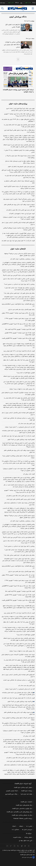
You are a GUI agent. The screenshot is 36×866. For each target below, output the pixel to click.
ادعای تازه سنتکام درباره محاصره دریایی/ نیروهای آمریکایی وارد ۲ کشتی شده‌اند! (19, 229)
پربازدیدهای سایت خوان (18, 103)
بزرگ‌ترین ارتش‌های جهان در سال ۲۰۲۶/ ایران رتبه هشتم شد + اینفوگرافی (18, 120)
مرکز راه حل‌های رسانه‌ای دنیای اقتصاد (22, 815)
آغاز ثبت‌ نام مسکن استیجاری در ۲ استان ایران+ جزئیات (20, 427)
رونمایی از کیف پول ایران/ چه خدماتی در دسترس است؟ (19, 284)
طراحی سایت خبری (28, 857)
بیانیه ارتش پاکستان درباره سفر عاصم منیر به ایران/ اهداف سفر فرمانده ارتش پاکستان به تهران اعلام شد (19, 146)
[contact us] (10, 845)
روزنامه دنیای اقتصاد (26, 791)
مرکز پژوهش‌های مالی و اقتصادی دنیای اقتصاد (19, 812)
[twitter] (25, 845)
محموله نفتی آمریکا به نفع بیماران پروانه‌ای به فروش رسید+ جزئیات (18, 457)
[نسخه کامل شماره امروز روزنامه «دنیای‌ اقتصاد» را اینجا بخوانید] (18, 76)
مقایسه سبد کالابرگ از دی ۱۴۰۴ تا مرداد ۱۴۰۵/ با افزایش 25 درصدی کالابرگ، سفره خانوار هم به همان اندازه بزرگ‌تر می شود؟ (18, 725)
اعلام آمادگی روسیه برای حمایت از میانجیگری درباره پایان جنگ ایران (19, 504)
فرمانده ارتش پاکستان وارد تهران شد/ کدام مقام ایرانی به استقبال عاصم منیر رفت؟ (19, 126)
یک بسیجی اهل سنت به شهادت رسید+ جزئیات (22, 389)
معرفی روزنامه (28, 837)
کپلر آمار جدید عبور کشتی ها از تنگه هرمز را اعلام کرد (20, 210)
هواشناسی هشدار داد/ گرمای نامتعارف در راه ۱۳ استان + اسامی (19, 151)
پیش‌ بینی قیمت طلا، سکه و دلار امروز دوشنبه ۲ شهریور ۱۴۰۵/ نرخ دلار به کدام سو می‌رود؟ (19, 115)
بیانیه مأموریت (17, 837)
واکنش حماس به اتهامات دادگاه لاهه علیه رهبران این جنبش (12, 44)
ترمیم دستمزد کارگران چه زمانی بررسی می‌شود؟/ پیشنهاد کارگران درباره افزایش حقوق (19, 254)
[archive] (7, 845)
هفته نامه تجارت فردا (26, 794)
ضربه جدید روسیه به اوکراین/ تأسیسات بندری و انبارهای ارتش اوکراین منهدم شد (18, 393)
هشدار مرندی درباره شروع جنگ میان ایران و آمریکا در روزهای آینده (20, 157)
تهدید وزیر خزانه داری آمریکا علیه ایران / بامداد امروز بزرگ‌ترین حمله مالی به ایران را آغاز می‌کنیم (20, 109)
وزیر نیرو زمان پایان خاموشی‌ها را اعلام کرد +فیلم (21, 167)
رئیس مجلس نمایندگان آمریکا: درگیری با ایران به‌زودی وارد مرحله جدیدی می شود (19, 200)
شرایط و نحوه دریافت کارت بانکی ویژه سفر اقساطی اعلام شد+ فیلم (19, 205)
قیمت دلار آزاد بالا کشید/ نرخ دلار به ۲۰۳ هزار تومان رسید (19, 351)
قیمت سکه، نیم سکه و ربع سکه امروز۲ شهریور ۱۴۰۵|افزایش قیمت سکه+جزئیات (18, 325)
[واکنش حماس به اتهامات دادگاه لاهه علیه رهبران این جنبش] (26, 45)
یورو (18, 3)
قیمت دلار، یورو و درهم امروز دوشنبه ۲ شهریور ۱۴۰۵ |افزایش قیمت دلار (20, 319)
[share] (14, 845)
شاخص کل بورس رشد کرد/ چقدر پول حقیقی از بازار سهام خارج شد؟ (19, 361)
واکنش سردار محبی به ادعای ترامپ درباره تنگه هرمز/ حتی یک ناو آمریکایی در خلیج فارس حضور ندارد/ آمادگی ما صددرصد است (19, 384)
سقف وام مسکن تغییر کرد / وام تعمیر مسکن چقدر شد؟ (19, 293)
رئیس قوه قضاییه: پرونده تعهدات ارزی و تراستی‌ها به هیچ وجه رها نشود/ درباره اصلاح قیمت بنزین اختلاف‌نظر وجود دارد (19, 345)
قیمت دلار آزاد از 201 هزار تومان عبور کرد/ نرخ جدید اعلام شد (18, 698)
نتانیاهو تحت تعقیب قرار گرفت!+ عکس (12, 26)
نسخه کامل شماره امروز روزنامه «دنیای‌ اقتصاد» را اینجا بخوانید (18, 91)
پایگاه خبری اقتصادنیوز (11, 794)
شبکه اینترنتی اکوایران (12, 791)
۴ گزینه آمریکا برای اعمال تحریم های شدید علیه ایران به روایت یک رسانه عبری (20, 176)
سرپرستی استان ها (27, 830)
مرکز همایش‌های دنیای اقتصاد (24, 805)
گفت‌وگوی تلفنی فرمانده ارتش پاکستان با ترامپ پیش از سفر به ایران (18, 223)
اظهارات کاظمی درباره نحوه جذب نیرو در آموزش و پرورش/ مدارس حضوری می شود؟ (19, 218)
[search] (2, 8)
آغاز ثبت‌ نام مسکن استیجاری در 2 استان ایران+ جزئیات (20, 689)
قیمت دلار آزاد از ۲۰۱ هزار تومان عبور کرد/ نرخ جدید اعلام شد (18, 241)
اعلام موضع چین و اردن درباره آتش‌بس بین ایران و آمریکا (19, 275)
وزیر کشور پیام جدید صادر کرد (26, 424)
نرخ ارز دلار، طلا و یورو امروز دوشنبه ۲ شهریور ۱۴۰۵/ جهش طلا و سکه (18, 314)
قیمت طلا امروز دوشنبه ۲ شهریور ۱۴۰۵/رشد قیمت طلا (20, 329)
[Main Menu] (33, 8)
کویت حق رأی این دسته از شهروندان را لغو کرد (22, 214)
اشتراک (14, 826)
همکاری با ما (15, 830)
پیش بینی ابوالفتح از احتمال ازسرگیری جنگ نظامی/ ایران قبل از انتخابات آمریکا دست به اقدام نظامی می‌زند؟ (18, 171)
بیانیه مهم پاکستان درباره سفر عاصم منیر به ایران (21, 309)
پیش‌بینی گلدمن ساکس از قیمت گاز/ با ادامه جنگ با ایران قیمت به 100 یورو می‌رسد (19, 542)
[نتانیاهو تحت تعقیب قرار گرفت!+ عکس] (26, 27)
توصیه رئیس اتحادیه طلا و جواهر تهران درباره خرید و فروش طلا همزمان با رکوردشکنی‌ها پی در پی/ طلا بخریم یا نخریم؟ (18, 271)
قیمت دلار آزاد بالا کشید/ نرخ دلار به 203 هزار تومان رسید (19, 613)
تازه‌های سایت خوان (18, 249)
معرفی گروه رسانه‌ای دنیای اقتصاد (23, 787)
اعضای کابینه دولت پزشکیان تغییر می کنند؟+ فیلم (21, 440)
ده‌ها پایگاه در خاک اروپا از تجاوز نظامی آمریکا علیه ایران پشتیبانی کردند (19, 131)
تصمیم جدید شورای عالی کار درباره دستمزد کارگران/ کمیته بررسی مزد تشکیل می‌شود (19, 187)
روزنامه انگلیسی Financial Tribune (22, 819)
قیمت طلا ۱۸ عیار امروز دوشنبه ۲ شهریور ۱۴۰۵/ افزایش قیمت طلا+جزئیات (20, 334)
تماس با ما (29, 826)
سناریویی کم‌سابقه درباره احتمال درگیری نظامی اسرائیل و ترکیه (19, 182)
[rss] (18, 845)
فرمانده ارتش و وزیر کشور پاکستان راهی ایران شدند (21, 499)
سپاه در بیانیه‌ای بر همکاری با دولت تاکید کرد (22, 259)
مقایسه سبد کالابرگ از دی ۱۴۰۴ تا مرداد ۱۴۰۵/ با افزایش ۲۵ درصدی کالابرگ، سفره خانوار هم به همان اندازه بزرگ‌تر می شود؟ (18, 194)
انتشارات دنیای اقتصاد (26, 802)
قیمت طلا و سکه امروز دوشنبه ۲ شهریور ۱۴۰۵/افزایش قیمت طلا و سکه (18, 339)
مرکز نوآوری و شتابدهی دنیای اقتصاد (22, 809)
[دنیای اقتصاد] (17, 8)
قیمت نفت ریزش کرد (29, 474)
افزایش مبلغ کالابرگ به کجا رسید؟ (26, 373)
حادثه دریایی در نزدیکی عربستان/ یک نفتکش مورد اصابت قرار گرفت (19, 419)
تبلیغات (21, 826)
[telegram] (21, 845)
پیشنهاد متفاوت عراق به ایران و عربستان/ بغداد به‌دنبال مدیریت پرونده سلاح (20, 162)
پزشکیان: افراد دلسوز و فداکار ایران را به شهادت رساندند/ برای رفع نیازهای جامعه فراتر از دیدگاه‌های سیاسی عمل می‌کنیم (18, 355)
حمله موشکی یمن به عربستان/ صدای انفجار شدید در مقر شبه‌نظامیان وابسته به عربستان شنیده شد (19, 486)
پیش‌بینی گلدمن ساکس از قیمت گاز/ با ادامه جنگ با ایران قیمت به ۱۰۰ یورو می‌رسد (19, 280)
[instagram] (28, 845)
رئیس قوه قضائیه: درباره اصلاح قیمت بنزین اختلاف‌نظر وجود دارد (18, 305)
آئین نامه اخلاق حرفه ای (25, 841)
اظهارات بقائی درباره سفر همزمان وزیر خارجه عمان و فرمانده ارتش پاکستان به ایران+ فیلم (18, 431)
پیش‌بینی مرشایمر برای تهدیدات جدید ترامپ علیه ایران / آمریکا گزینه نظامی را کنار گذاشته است (19, 289)
